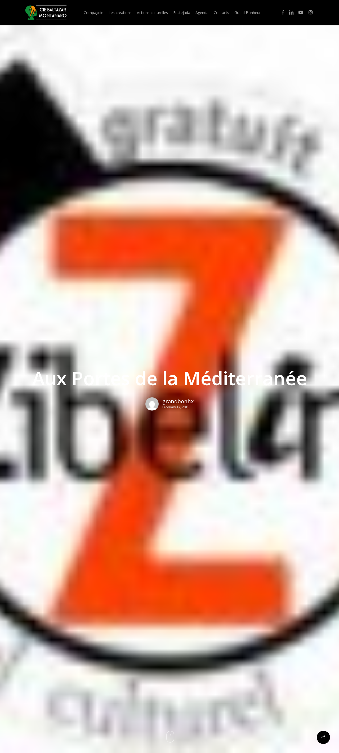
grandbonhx (178, 401)
